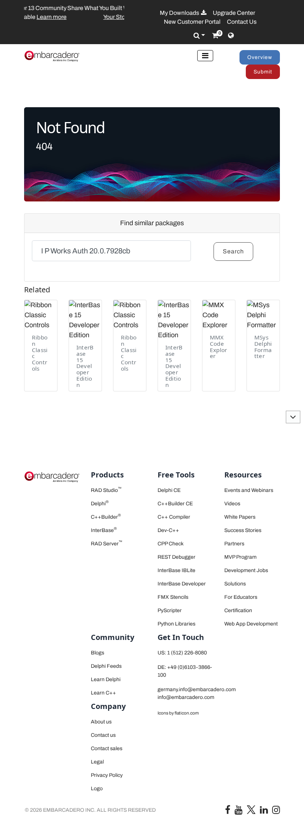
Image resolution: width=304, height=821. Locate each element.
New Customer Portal (192, 22)
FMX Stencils (173, 597)
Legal (97, 762)
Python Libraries (176, 624)
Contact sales (106, 748)
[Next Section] (293, 417)
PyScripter (170, 610)
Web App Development (251, 624)
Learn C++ (103, 693)
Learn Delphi (105, 679)
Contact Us (242, 22)
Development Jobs (246, 570)
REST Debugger (176, 557)
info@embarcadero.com (186, 697)
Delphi (100, 503)
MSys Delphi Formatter (263, 346)
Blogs (97, 653)
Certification (238, 610)
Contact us (103, 735)
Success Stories (242, 530)
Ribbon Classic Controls (39, 353)
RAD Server (106, 543)
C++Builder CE (175, 503)
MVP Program (240, 557)
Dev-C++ (168, 530)
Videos (232, 503)
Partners (234, 543)
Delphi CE (169, 490)
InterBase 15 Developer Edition (84, 366)
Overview (259, 57)
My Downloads (180, 13)
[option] (74, 13)
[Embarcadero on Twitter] (251, 809)
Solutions (235, 584)
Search (233, 251)
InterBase (104, 530)
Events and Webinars (248, 490)
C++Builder (106, 517)
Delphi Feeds (106, 666)
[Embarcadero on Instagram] (276, 811)
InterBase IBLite (176, 570)
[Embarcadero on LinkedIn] (264, 811)
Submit (263, 72)
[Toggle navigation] (205, 55)
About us (101, 722)
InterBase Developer (182, 584)
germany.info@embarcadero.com (197, 689)
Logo (97, 788)
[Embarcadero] (52, 56)
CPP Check (171, 543)
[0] (215, 35)
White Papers (239, 517)
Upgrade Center (234, 13)
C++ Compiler (174, 517)
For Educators (240, 597)
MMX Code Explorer (218, 346)
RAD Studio (106, 490)
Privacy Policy (107, 775)
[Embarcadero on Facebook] (227, 811)
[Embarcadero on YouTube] (238, 811)
